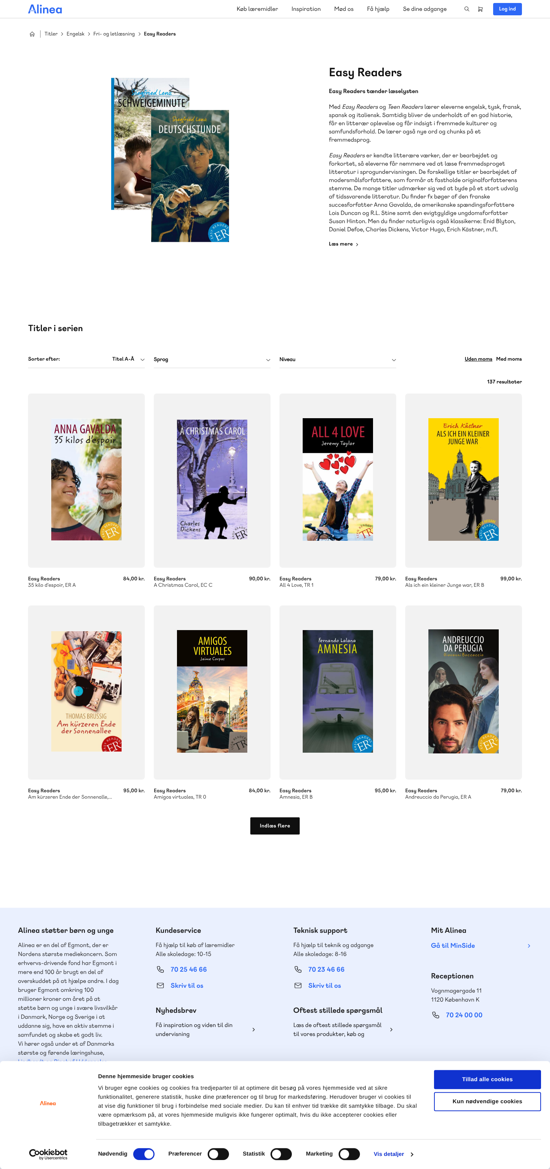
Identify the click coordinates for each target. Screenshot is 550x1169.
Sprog (161, 359)
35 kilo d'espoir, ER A (86, 481)
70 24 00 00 (464, 1015)
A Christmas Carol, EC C (212, 481)
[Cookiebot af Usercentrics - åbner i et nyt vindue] (48, 1154)
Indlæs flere (275, 826)
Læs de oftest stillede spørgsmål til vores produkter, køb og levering (337, 1030)
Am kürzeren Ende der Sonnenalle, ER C (86, 692)
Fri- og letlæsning (114, 34)
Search (467, 9)
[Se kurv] (480, 9)
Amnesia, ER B (337, 692)
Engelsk (76, 34)
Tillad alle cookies (487, 1079)
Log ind (507, 9)
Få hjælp (378, 9)
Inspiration (306, 9)
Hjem (32, 34)
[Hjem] (45, 8)
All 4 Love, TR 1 (337, 481)
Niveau (287, 359)
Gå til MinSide (453, 945)
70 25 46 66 (189, 969)
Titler (51, 34)
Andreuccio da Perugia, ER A (463, 692)
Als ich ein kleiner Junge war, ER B (463, 481)
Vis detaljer (389, 1154)
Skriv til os (187, 985)
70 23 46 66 (326, 969)
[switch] (218, 1154)
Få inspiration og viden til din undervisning (194, 1029)
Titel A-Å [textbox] (123, 359)
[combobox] (86, 359)
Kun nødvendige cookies (487, 1101)
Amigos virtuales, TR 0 (212, 692)
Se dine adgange (425, 9)
